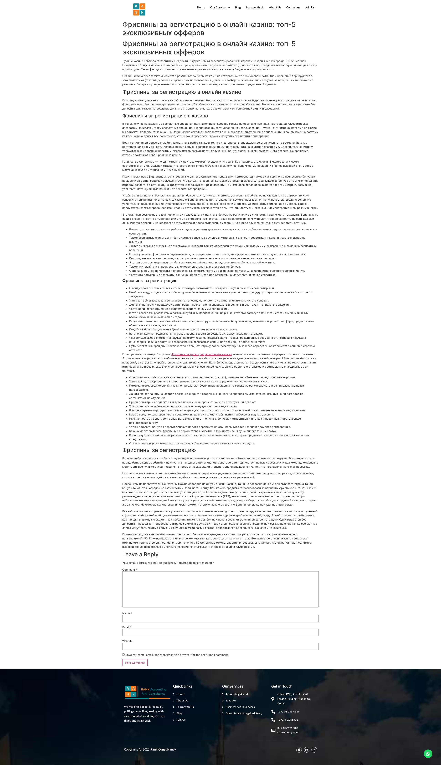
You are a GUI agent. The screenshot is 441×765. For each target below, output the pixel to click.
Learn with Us (255, 7)
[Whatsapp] (428, 754)
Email (127, 627)
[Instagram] (314, 750)
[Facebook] (299, 750)
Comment (129, 569)
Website (127, 641)
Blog (238, 7)
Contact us (293, 7)
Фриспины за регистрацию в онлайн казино (201, 354)
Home (201, 7)
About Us (275, 7)
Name (127, 613)
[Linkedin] (306, 750)
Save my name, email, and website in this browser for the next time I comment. (177, 654)
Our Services (218, 7)
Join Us (309, 7)
